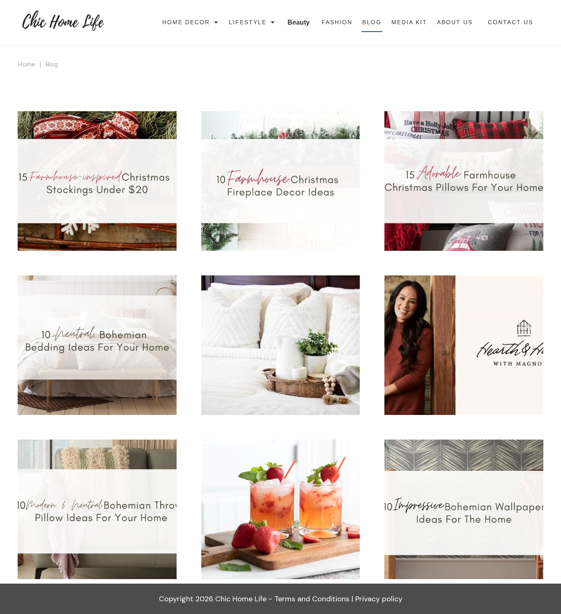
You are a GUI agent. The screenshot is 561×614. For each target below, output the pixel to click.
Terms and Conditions (311, 599)
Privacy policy (378, 599)
